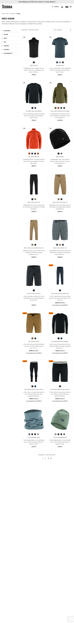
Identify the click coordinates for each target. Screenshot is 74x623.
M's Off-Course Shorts (34, 293)
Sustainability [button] (8, 53)
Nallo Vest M (34, 65)
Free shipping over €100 (25, 2)
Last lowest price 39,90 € (60, 401)
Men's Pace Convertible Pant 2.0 (34, 248)
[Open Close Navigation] (70, 6)
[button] (66, 7)
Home (3, 13)
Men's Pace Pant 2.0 (34, 202)
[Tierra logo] (7, 7)
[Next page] (51, 458)
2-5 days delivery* (50, 2)
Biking (18, 13)
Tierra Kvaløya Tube (34, 437)
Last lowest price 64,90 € (34, 353)
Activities (12, 13)
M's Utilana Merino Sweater (60, 341)
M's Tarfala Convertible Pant (60, 293)
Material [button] (6, 46)
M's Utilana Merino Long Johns (34, 389)
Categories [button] (7, 30)
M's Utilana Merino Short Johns (60, 389)
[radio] (34, 62)
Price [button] (5, 38)
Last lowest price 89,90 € (60, 305)
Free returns (39, 2)
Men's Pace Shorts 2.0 (60, 248)
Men (7, 13)
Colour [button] (6, 34)
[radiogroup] (34, 62)
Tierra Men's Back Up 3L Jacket (60, 111)
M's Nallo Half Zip (34, 157)
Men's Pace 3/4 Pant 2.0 (60, 202)
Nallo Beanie (60, 157)
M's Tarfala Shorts (33, 341)
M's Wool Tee (60, 65)
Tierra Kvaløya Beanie (60, 437)
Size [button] (5, 42)
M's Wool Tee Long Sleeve (34, 111)
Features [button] (6, 49)
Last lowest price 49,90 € (60, 353)
